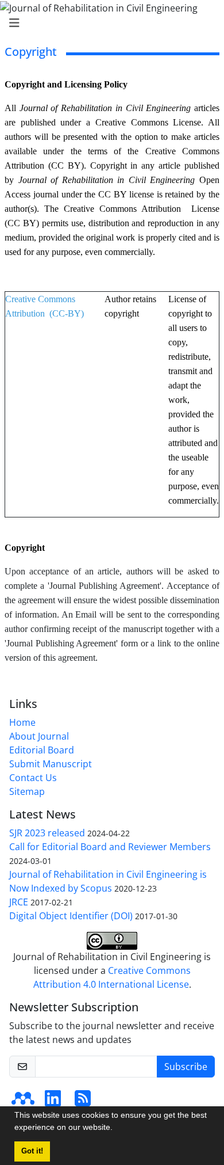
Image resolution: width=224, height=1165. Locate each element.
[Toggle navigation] (108, 23)
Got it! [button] (32, 1151)
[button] (116, 1128)
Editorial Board (41, 750)
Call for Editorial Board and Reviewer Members (110, 846)
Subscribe (185, 1066)
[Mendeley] (23, 1101)
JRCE (18, 902)
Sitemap (27, 791)
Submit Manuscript (50, 763)
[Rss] (82, 1101)
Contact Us (33, 777)
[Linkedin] (53, 1101)
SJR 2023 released (47, 833)
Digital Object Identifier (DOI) (71, 915)
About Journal (39, 736)
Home (22, 722)
